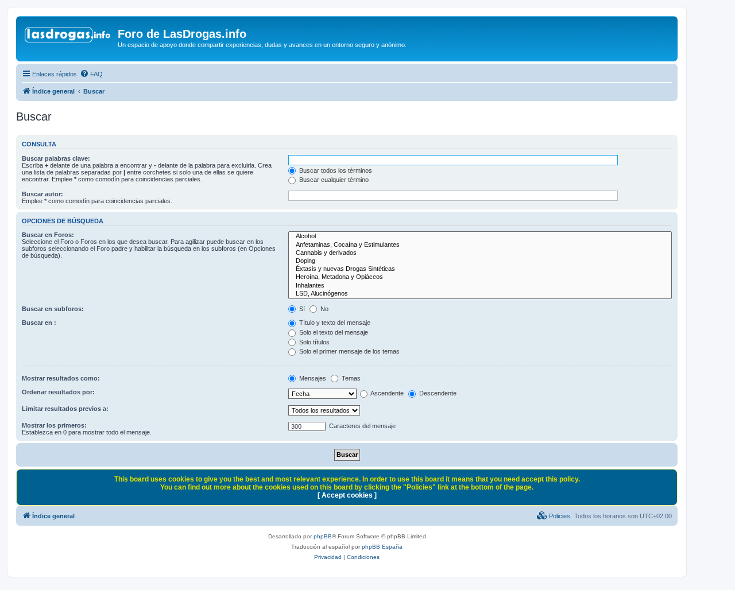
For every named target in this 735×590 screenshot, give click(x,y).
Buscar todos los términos (334, 170)
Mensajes (311, 378)
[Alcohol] (480, 236)
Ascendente (386, 393)
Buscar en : (39, 322)
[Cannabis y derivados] (480, 253)
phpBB (323, 536)
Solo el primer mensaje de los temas (348, 351)
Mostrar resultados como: (61, 378)
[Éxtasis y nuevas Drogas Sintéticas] (480, 269)
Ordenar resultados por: (58, 392)
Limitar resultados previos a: (65, 408)
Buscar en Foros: (48, 234)
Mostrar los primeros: (54, 425)
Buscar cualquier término (333, 179)
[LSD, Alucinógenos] (480, 294)
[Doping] (480, 261)
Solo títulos (313, 342)
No (323, 308)
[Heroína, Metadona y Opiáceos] (480, 277)
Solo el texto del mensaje (332, 332)
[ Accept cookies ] (347, 495)
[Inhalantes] (480, 286)
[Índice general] (68, 37)
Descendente (437, 393)
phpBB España (382, 547)
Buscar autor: (42, 194)
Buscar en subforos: (53, 308)
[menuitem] (91, 74)
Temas (350, 378)
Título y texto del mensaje (333, 322)
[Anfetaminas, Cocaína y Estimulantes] (480, 245)
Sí (301, 308)
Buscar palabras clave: (56, 158)
